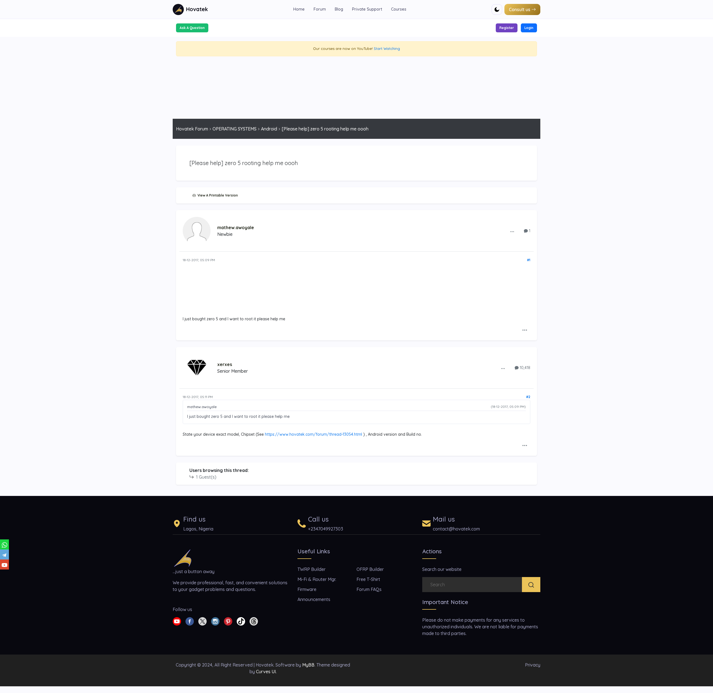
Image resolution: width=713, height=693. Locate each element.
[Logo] (183, 557)
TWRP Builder (311, 569)
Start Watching (387, 48)
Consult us (519, 9)
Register (506, 28)
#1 (528, 260)
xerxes (224, 364)
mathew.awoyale (235, 227)
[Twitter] (202, 621)
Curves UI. (266, 671)
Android (269, 129)
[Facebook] (189, 621)
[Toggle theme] (497, 9)
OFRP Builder (370, 569)
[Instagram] (215, 621)
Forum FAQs (369, 589)
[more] (512, 231)
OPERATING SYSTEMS (235, 129)
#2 (528, 397)
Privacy (532, 665)
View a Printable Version (217, 195)
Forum (320, 9)
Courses (398, 9)
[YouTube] (4, 564)
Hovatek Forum (192, 129)
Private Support (367, 9)
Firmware (306, 589)
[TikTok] (241, 621)
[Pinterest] (228, 621)
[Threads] (254, 621)
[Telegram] (4, 554)
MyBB (308, 665)
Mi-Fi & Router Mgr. (316, 579)
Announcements (313, 599)
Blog (339, 9)
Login (528, 28)
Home (299, 9)
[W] (4, 544)
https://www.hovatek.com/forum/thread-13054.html (313, 434)
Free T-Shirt (368, 579)
